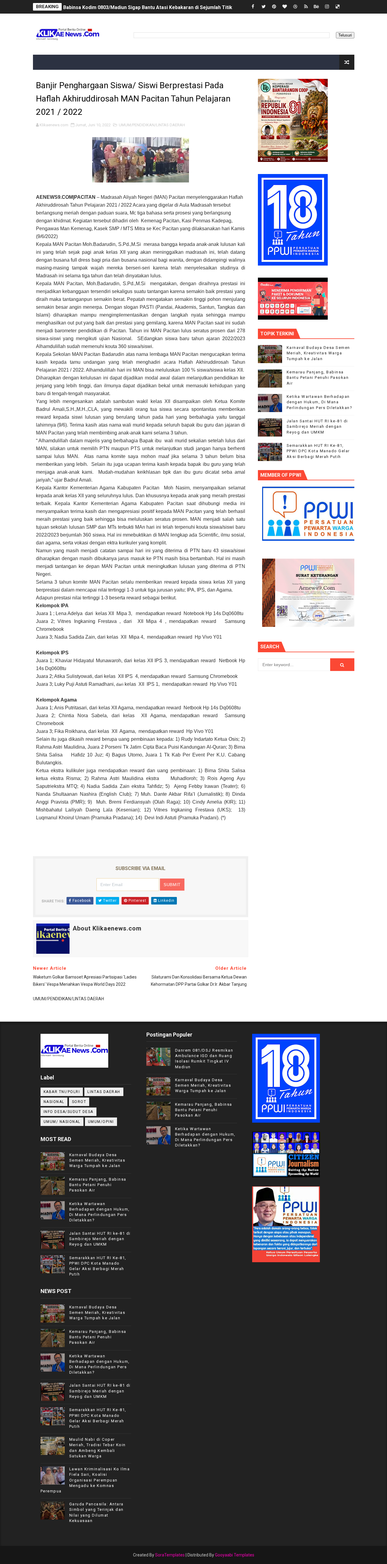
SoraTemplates (170, 1555)
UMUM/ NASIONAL (62, 1122)
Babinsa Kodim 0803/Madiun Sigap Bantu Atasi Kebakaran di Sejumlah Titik (147, 7)
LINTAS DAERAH (103, 1092)
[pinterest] (274, 7)
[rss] (306, 7)
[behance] (316, 7)
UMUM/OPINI (101, 1122)
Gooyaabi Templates (234, 1555)
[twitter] (263, 7)
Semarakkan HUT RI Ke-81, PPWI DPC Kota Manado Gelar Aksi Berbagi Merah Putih (318, 451)
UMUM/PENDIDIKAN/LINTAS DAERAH (152, 125)
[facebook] (253, 7)
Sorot (79, 1102)
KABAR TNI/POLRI (62, 1092)
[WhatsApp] (348, 7)
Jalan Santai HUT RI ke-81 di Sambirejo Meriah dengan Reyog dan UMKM (317, 426)
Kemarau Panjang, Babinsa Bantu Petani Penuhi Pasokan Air (318, 377)
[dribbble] (295, 7)
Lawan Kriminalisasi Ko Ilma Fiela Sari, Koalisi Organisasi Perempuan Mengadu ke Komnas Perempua (85, 1480)
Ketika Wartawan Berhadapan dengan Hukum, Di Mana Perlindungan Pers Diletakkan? (320, 402)
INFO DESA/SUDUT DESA (68, 1112)
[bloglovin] (284, 7)
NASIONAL (54, 1102)
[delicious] (337, 7)
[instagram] (327, 7)
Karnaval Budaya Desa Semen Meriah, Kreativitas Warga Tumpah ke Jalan (318, 353)
